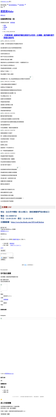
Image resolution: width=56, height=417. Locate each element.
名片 (5, 29)
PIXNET (17, 396)
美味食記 (12, 243)
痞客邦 (14, 239)
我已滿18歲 (3, 414)
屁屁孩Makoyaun (9, 373)
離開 (8, 414)
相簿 (5, 25)
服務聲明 (42, 396)
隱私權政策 (36, 396)
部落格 (5, 27)
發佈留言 (3, 259)
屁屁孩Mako (7, 11)
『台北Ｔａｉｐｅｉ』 (15, 245)
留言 (18, 239)
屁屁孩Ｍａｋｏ (5, 231)
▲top (2, 247)
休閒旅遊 (12, 22)
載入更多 (3, 250)
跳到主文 (3, 15)
